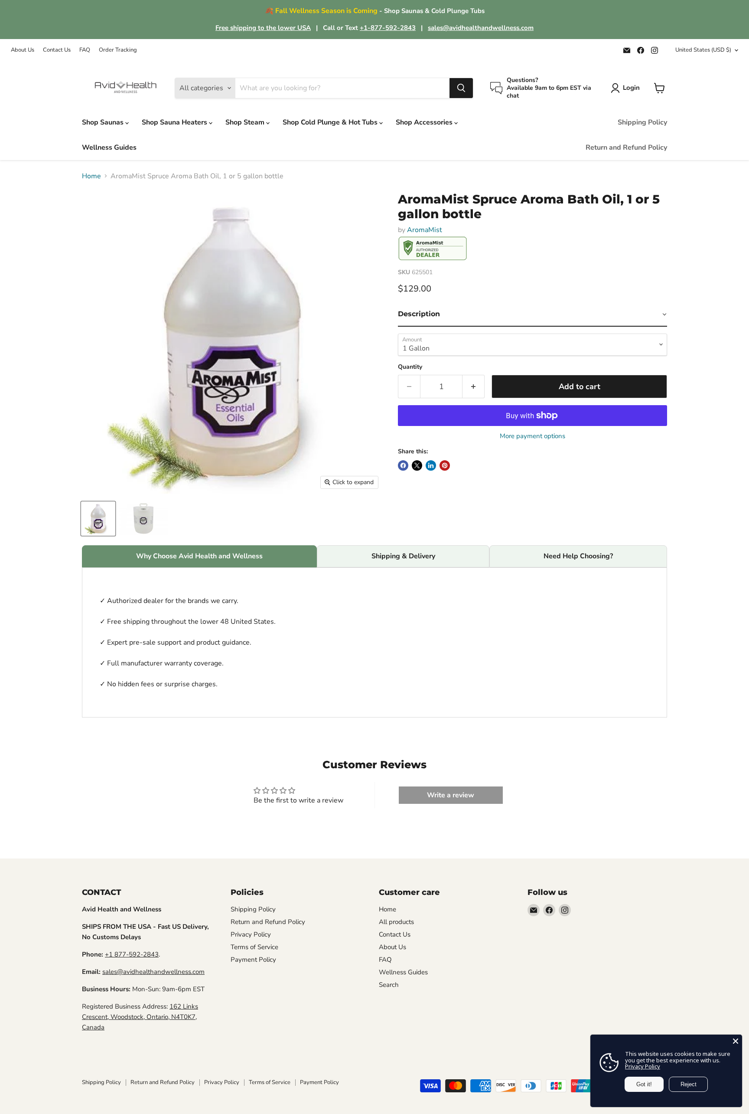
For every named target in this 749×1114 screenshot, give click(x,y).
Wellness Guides (109, 147)
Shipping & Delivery (403, 556)
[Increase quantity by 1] (473, 387)
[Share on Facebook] (403, 465)
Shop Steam (245, 122)
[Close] (735, 1041)
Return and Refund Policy (626, 147)
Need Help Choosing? (578, 556)
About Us (22, 50)
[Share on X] (417, 465)
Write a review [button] (450, 795)
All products (396, 921)
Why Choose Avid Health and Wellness (199, 556)
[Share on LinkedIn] (431, 465)
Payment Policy (253, 959)
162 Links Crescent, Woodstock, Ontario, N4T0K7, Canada (140, 1017)
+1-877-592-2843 (388, 27)
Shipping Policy (642, 122)
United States (703, 50)
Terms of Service (254, 947)
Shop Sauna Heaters (175, 122)
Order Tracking (118, 50)
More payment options (532, 436)
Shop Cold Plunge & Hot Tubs (331, 122)
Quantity (410, 367)
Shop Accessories (425, 122)
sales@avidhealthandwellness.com (481, 27)
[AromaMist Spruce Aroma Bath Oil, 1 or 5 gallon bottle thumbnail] (98, 518)
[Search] (461, 88)
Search (389, 984)
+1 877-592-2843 (132, 954)
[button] (532, 314)
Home (91, 176)
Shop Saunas (103, 122)
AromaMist (424, 230)
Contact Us (57, 50)
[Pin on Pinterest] (445, 465)
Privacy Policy (251, 934)
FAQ (84, 50)
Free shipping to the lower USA (263, 27)
